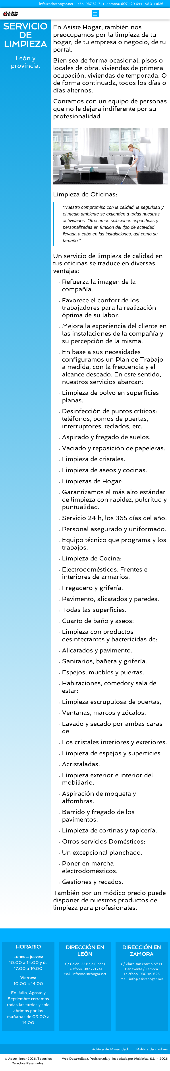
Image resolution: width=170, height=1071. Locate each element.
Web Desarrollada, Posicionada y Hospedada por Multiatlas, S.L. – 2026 (115, 1058)
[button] (95, 13)
